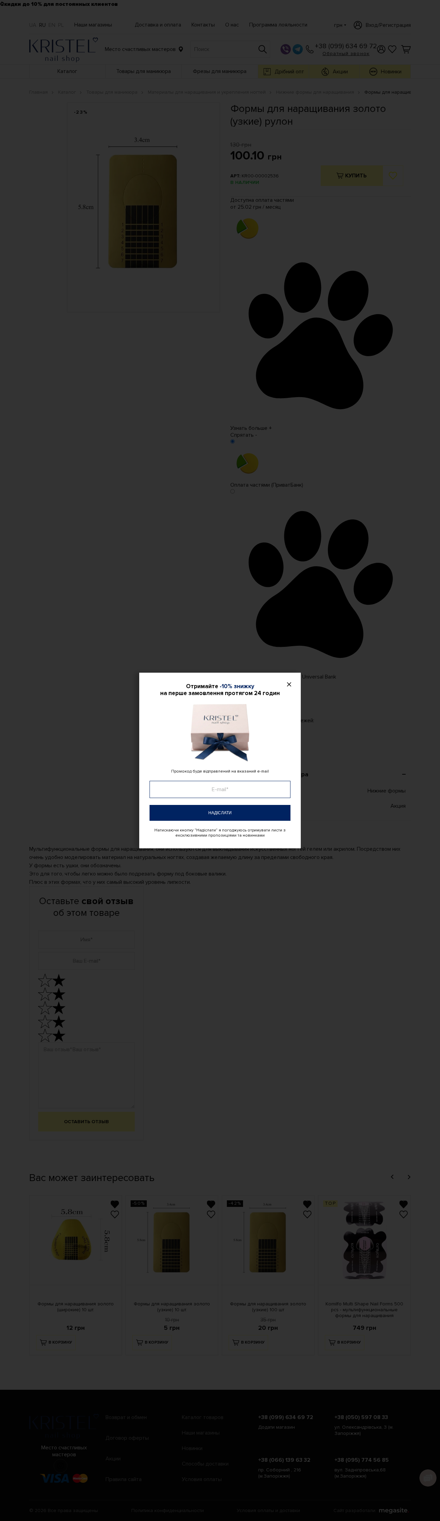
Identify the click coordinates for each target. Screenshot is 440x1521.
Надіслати (220, 812)
